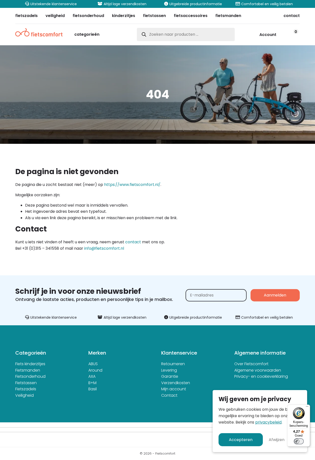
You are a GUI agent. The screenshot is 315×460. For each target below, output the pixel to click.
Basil (92, 389)
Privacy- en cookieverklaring (261, 376)
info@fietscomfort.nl (104, 248)
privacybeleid (268, 422)
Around (95, 370)
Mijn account (173, 389)
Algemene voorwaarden (257, 370)
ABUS (93, 364)
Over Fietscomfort (251, 364)
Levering (169, 370)
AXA (91, 376)
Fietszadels (25, 389)
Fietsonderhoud (30, 376)
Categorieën (86, 35)
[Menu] (307, 408)
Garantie (169, 376)
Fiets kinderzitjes (30, 364)
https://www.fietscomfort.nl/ (132, 184)
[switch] (299, 441)
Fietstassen (26, 383)
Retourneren (173, 364)
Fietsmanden (27, 370)
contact (133, 242)
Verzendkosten (175, 383)
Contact (169, 395)
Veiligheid (24, 395)
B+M (92, 383)
